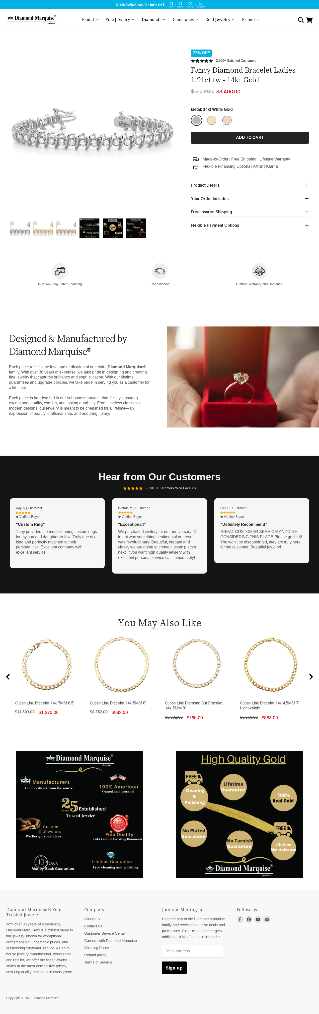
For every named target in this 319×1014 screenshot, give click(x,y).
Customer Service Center (105, 933)
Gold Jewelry (218, 19)
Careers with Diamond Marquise (110, 940)
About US (92, 919)
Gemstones (184, 19)
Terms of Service (98, 962)
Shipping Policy (96, 948)
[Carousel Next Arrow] (311, 677)
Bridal (88, 19)
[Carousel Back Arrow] (8, 677)
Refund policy (95, 955)
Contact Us (93, 926)
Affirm (258, 166)
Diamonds (152, 19)
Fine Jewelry (118, 19)
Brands (249, 19)
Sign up (174, 968)
